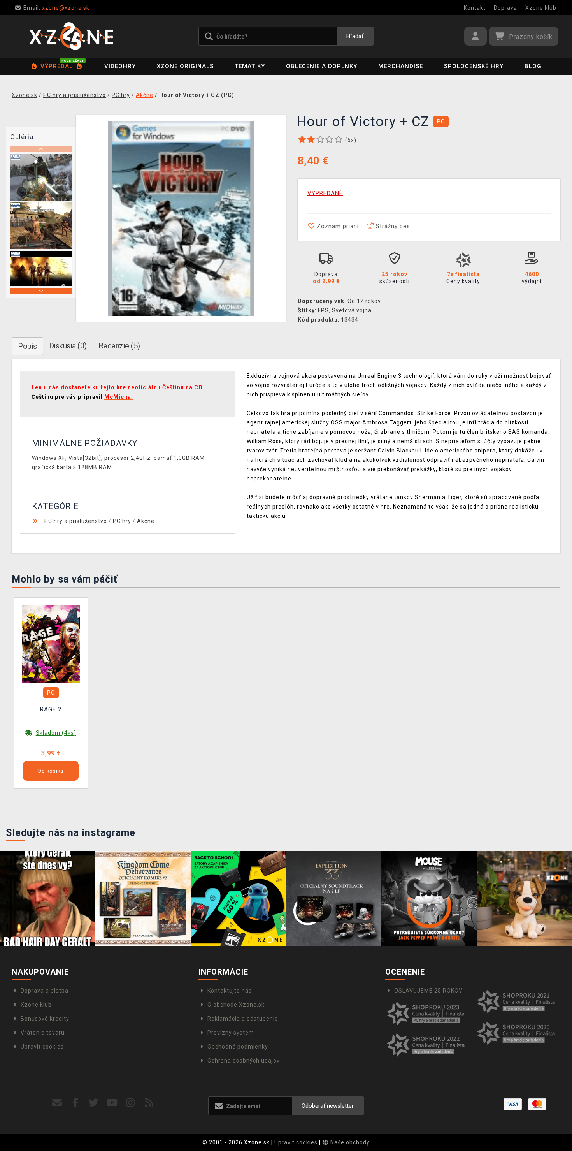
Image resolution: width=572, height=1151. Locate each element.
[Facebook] (76, 1103)
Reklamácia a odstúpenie (242, 1018)
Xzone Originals (185, 66)
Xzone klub (540, 8)
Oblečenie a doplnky (321, 66)
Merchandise (400, 66)
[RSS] (149, 1103)
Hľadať (354, 36)
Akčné (145, 521)
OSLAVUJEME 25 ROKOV (428, 990)
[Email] (57, 1103)
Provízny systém (230, 1033)
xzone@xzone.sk (56, 8)
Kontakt (475, 8)
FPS (323, 310)
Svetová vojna (352, 310)
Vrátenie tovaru (43, 1033)
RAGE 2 (50, 709)
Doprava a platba (44, 990)
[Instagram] (131, 1103)
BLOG (533, 66)
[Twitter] (94, 1103)
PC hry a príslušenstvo (75, 521)
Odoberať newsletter (328, 1105)
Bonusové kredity (45, 1018)
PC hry (122, 521)
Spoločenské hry (474, 66)
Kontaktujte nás (229, 990)
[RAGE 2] (51, 644)
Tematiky (250, 66)
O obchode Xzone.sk (236, 1004)
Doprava (505, 8)
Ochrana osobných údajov (243, 1061)
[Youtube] (112, 1103)
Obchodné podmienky (237, 1047)
